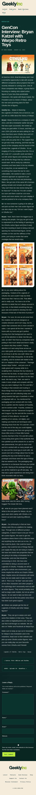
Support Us (13, 778)
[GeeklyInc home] (12, 4)
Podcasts (12, 9)
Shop (4, 12)
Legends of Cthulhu (10, 652)
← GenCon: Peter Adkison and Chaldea (16, 660)
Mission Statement (11, 781)
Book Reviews (23, 9)
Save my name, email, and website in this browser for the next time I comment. (18, 748)
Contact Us (23, 778)
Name (4, 717)
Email (4, 726)
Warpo (29, 652)
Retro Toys (22, 652)
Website (4, 736)
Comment (5, 692)
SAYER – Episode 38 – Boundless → (15, 668)
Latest (4, 9)
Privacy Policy (25, 781)
